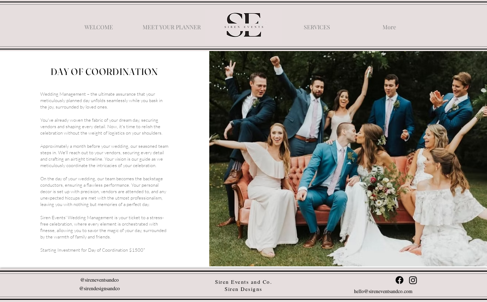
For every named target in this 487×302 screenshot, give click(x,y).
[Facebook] (399, 280)
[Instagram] (413, 280)
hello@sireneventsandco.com (383, 291)
